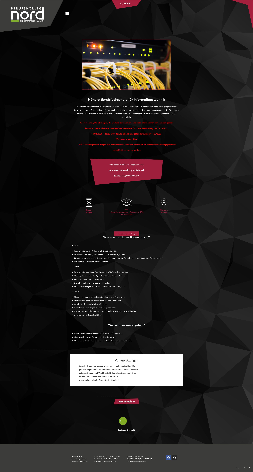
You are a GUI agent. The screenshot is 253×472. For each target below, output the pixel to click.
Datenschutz (248, 468)
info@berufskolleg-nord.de (79, 461)
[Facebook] (168, 457)
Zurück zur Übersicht (126, 430)
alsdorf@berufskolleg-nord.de (136, 461)
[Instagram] (174, 457)
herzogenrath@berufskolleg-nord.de (105, 461)
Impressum (239, 468)
